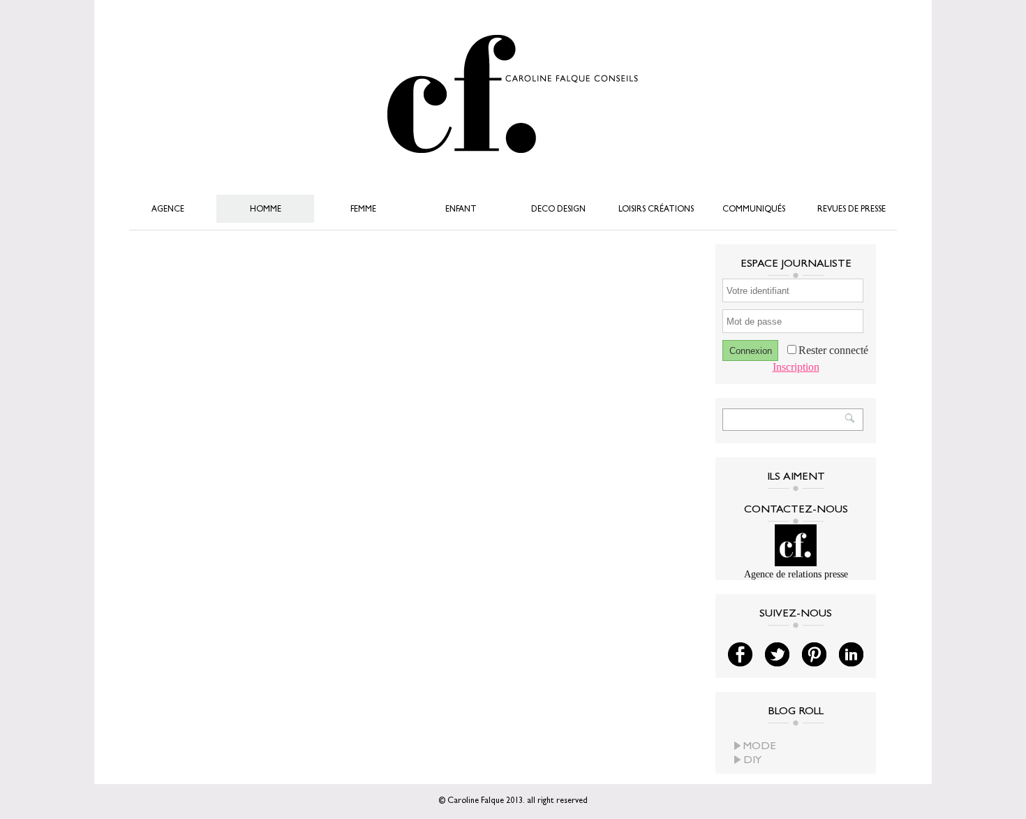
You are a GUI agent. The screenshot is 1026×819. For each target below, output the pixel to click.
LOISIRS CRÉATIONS (656, 210)
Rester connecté (833, 350)
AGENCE (167, 210)
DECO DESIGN (558, 210)
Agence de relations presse (796, 574)
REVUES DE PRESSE (851, 210)
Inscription (796, 367)
